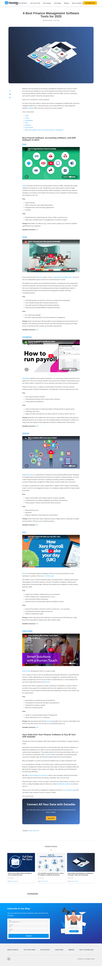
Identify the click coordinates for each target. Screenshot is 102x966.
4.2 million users (49, 576)
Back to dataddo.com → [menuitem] (79, 3)
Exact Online (29, 127)
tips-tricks (36, 830)
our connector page (69, 790)
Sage (26, 115)
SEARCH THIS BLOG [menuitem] (21, 3)
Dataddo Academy (64, 784)
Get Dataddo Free (90, 3)
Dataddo (31, 108)
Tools (30, 830)
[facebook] (10, 91)
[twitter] (10, 94)
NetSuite (28, 125)
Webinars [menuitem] (66, 3)
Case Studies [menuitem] (57, 3)
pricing (49, 721)
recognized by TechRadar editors (62, 277)
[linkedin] (10, 97)
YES (37, 229)
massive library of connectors (38, 775)
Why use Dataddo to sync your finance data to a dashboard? (44, 130)
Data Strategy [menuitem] (47, 3)
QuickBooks (29, 120)
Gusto (27, 118)
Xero (26, 123)
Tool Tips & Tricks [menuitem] (35, 3)
